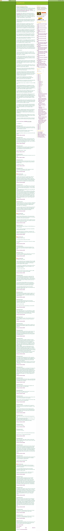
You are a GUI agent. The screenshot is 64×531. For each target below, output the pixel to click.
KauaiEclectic (21, 3)
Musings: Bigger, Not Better (42, 120)
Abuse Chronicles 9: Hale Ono (42, 48)
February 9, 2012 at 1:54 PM (20, 165)
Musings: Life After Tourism (42, 112)
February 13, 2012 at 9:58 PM (21, 512)
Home (26, 527)
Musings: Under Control (41, 121)
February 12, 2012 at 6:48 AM (21, 364)
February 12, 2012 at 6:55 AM (21, 375)
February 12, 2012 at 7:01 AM (21, 382)
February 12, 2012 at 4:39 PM (21, 426)
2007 (38, 129)
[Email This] (27, 121)
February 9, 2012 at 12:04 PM (21, 143)
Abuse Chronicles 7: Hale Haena (42, 51)
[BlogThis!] (28, 121)
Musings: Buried (40, 110)
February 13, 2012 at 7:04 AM (21, 453)
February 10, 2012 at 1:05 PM (21, 234)
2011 (38, 124)
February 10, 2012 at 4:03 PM (21, 289)
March (40, 91)
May (39, 89)
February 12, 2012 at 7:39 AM (21, 393)
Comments (39, 71)
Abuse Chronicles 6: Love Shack (42, 52)
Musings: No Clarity (41, 122)
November (40, 82)
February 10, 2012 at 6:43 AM (21, 171)
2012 (38, 80)
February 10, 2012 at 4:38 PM (21, 297)
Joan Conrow (19, 213)
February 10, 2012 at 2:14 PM (21, 243)
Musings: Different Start (41, 111)
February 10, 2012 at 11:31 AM (21, 222)
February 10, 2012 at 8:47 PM (21, 314)
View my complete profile (40, 16)
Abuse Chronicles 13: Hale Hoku (42, 42)
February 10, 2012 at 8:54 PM (21, 321)
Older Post (33, 527)
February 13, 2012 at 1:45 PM (21, 485)
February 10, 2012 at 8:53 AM (21, 199)
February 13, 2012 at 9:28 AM (21, 474)
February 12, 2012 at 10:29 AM (21, 412)
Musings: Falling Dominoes (42, 99)
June (39, 88)
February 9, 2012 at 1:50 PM (20, 157)
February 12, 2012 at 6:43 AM (21, 353)
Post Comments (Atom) (23, 529)
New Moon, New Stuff (41, 103)
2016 (38, 75)
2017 (38, 74)
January (40, 123)
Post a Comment (19, 526)
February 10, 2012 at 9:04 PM (21, 327)
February (40, 92)
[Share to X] (29, 121)
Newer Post (18, 527)
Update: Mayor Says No (41, 100)
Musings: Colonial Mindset (42, 98)
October (40, 83)
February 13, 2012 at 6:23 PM (21, 495)
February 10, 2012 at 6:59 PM (21, 307)
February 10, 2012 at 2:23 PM (21, 250)
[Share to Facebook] (30, 121)
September (40, 84)
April (39, 90)
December (40, 81)
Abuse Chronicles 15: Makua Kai (42, 33)
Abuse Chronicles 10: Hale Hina (42, 47)
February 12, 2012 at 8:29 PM (21, 442)
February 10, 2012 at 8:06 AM (21, 182)
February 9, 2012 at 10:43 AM (21, 135)
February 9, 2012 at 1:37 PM (20, 151)
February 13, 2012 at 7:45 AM (21, 461)
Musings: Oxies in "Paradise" (42, 113)
